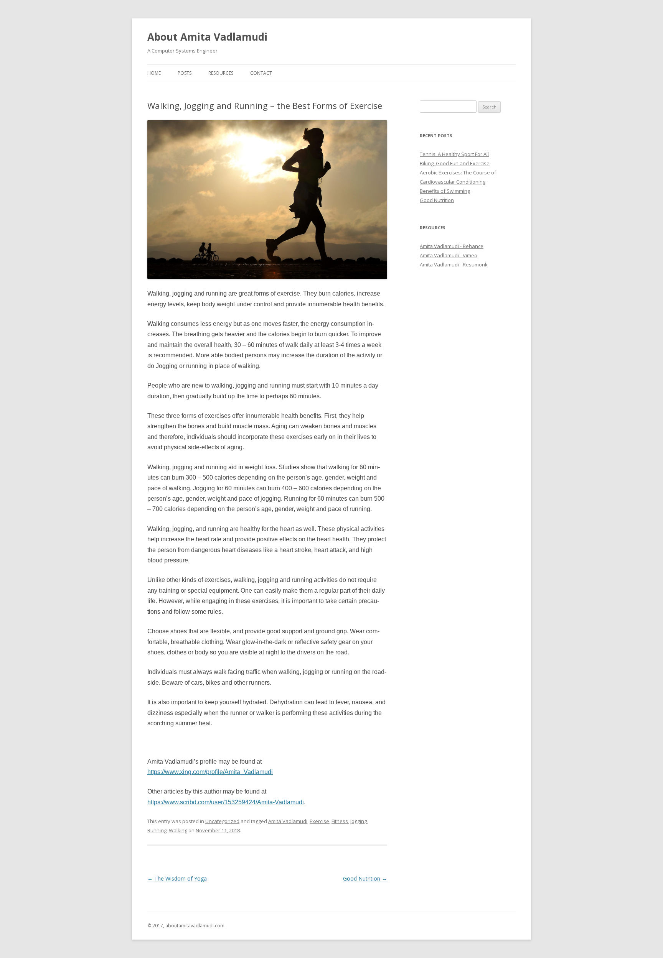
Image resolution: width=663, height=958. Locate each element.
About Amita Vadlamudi (207, 37)
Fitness (340, 821)
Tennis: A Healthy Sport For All (454, 154)
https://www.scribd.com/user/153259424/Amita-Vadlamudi (225, 802)
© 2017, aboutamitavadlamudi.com (185, 925)
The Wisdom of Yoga (177, 878)
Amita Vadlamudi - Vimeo (448, 255)
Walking (178, 830)
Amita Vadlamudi (287, 821)
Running (157, 830)
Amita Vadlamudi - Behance (451, 246)
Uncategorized (222, 821)
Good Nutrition (365, 878)
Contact (261, 73)
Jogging (358, 821)
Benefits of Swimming (445, 190)
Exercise (319, 821)
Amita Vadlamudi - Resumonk (454, 264)
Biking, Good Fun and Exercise (455, 163)
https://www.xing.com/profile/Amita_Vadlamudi (210, 772)
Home (154, 73)
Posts (184, 73)
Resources (220, 73)
